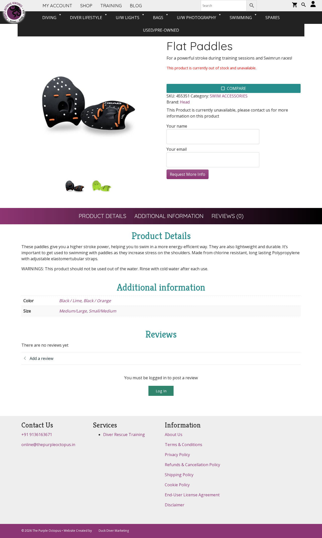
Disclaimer (174, 505)
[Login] (313, 4)
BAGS (158, 17)
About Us (173, 434)
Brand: (173, 102)
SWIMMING (241, 17)
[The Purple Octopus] (14, 12)
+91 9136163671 (36, 434)
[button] (303, 5)
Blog (136, 6)
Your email (177, 149)
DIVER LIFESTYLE (86, 17)
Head (185, 102)
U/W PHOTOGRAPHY (196, 17)
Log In (161, 390)
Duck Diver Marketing (114, 530)
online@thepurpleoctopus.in (48, 444)
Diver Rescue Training (124, 434)
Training (111, 6)
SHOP (86, 6)
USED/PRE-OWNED (161, 30)
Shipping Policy (179, 474)
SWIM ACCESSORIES (229, 96)
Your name (177, 126)
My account (57, 6)
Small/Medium (102, 311)
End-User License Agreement (192, 495)
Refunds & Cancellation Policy (192, 464)
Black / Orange (97, 300)
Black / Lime (70, 300)
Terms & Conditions (183, 444)
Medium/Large (73, 311)
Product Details (102, 216)
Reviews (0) (228, 216)
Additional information (169, 216)
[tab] (102, 216)
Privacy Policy (177, 454)
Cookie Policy (177, 485)
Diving (49, 17)
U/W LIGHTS (127, 17)
